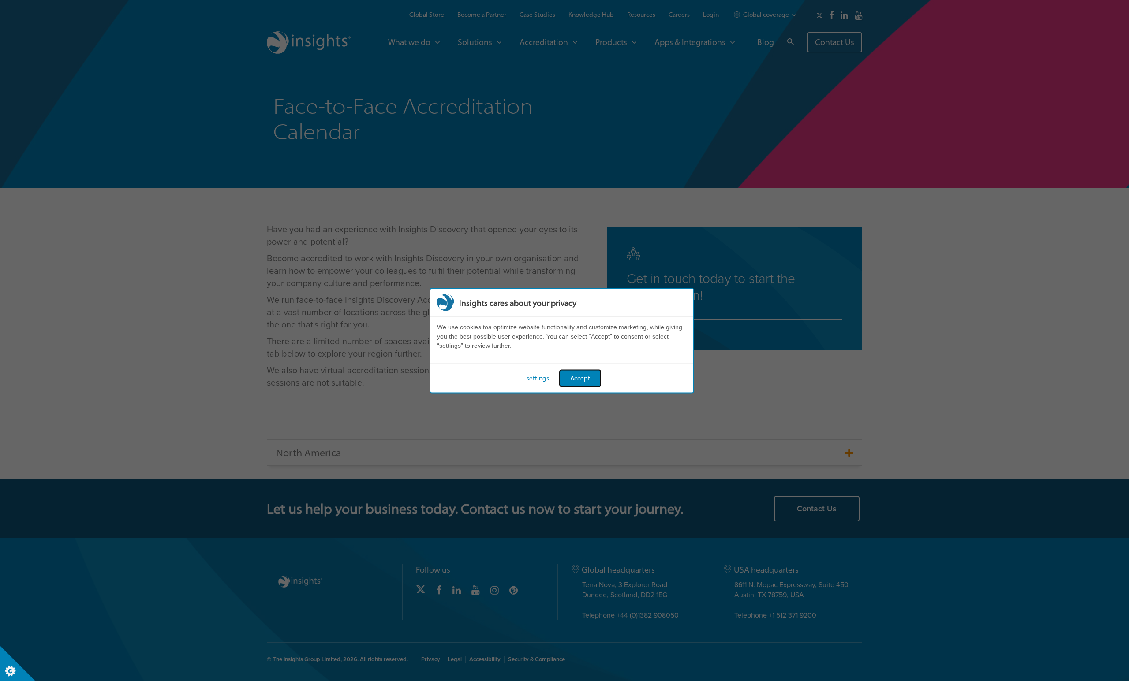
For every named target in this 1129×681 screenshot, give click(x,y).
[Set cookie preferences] (17, 663)
